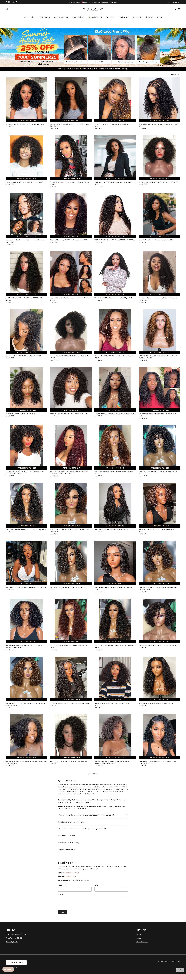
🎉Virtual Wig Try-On (95, 17)
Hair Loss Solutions (78, 17)
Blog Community (176, 961)
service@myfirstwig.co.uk (71, 872)
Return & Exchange (142, 942)
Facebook (167, 961)
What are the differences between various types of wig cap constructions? (88, 815)
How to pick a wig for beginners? (71, 822)
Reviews (159, 17)
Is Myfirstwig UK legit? (67, 836)
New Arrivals (110, 17)
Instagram (160, 961)
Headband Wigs (124, 17)
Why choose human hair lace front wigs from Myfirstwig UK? (82, 829)
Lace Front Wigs (44, 17)
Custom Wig (137, 17)
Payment (138, 938)
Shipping (138, 934)
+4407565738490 (70, 876)
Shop (33, 17)
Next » (95, 773)
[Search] (7, 9)
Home (26, 17)
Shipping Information (66, 849)
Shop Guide (149, 17)
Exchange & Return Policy (68, 842)
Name (60, 885)
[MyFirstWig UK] (93, 9)
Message (61, 894)
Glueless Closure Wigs (60, 17)
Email (96, 885)
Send (62, 912)
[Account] (174, 9)
